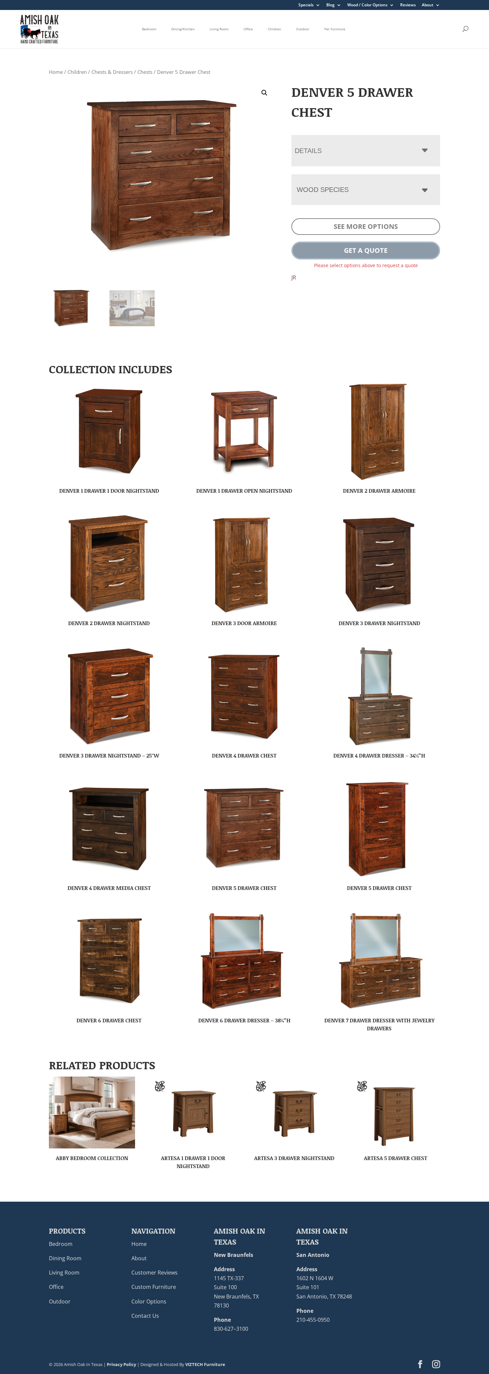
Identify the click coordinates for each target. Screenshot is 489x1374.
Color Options (148, 1301)
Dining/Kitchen (183, 29)
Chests (144, 72)
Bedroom (149, 29)
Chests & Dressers (112, 72)
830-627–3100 (231, 1328)
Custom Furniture (153, 1286)
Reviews (408, 5)
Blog (330, 5)
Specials (306, 5)
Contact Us (145, 1315)
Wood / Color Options (367, 5)
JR (293, 277)
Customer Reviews (154, 1272)
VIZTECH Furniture (205, 1364)
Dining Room (65, 1258)
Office (248, 29)
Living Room (219, 29)
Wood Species (323, 189)
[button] (264, 93)
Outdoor (302, 29)
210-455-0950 (313, 1319)
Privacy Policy (121, 1364)
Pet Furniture (334, 29)
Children (274, 29)
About (427, 5)
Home (56, 72)
